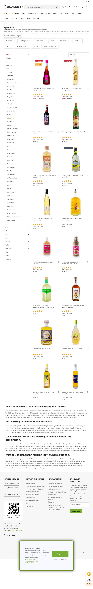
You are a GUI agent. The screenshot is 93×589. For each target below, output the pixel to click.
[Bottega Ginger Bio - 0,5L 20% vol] (75, 332)
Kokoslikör (10, 146)
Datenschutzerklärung (32, 494)
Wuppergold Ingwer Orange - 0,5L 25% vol (72, 393)
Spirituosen (8, 65)
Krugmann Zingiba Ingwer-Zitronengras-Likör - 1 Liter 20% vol (43, 306)
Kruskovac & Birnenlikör (14, 83)
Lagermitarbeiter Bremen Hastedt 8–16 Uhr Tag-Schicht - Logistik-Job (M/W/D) (57, 507)
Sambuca (10, 188)
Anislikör (10, 72)
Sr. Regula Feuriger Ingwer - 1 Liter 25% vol (43, 393)
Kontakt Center (30, 483)
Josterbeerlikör (11, 132)
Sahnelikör (10, 185)
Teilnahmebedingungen (55, 486)
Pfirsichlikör (10, 181)
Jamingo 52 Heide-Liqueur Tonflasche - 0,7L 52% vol (70, 263)
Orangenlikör (11, 174)
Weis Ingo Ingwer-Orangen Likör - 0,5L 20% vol (72, 219)
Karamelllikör (11, 139)
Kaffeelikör (10, 136)
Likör (7, 69)
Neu (6, 61)
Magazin (8, 259)
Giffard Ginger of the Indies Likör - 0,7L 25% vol (43, 219)
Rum (6, 234)
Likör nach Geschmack (14, 217)
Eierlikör (9, 90)
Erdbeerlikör (11, 93)
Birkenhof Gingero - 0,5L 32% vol (43, 349)
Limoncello (10, 160)
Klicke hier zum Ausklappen (13, 36)
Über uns (51, 502)
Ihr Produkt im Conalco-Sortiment (55, 498)
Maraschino (10, 164)
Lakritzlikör (10, 157)
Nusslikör (10, 171)
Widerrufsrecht (30, 497)
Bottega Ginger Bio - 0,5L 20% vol (72, 349)
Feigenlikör (10, 97)
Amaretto (10, 76)
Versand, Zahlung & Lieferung (35, 486)
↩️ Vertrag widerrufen (12, 494)
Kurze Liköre (11, 210)
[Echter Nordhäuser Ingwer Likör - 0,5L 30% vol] (75, 72)
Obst (6, 227)
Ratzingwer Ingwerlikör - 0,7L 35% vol (73, 132)
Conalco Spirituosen (15, 530)
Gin (6, 231)
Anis (6, 238)
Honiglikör (10, 114)
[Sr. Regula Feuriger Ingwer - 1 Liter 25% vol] (46, 375)
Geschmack (63, 41)
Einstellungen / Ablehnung (60, 559)
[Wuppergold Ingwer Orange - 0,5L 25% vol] (75, 375)
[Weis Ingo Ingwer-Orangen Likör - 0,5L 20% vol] (75, 202)
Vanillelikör (10, 199)
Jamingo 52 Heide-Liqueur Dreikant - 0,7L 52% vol (44, 89)
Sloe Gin (9, 196)
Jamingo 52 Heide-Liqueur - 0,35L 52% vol (43, 263)
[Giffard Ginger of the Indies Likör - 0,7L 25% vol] (46, 202)
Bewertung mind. (49, 46)
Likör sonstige (11, 220)
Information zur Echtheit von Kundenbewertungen (34, 490)
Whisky (7, 241)
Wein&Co (8, 248)
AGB (27, 503)
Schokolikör (10, 192)
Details (76, 170)
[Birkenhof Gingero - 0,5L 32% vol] (46, 332)
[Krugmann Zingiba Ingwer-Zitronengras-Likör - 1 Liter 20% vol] (46, 289)
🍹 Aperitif (8, 58)
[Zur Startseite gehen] (13, 7)
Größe (76, 41)
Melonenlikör (11, 167)
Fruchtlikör (10, 100)
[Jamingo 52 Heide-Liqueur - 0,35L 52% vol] (46, 245)
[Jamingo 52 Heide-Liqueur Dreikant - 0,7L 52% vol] (46, 72)
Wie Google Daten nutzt (31, 561)
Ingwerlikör (10, 118)
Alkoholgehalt (24, 41)
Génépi (9, 104)
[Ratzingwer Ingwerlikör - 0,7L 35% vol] (75, 115)
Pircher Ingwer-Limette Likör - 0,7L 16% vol (72, 176)
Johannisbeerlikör (12, 128)
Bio (52, 41)
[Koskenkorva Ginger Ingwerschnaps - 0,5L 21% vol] (46, 159)
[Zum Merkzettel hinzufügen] (58, 89)
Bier (6, 252)
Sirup (7, 224)
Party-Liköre (10, 206)
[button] (28, 54)
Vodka (7, 245)
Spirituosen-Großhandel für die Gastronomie (57, 493)
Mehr (7, 255)
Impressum (29, 506)
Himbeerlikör (11, 111)
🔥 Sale (7, 54)
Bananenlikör (11, 79)
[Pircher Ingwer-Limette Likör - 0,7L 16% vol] (75, 159)
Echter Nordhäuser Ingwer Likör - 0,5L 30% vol (72, 89)
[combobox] (38, 7)
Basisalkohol (39, 41)
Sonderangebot (21, 46)
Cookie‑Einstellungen (32, 500)
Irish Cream (10, 121)
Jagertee (9, 125)
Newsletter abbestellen (55, 483)
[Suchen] (56, 7)
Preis (35, 46)
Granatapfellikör (12, 107)
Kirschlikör (10, 143)
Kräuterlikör (11, 150)
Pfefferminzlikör (12, 178)
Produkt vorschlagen (54, 489)
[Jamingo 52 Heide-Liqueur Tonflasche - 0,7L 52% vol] (75, 245)
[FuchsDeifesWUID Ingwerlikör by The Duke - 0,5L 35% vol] (75, 289)
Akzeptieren (60, 554)
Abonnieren (76, 511)
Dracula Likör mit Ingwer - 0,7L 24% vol (44, 133)
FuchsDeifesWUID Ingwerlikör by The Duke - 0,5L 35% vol (73, 306)
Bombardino (11, 86)
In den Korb (46, 83)
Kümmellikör (11, 153)
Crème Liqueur (11, 213)
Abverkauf (9, 41)
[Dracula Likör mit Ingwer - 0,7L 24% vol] (46, 115)
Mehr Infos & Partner (30, 559)
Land (7, 46)
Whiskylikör (10, 203)
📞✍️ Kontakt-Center (11, 488)
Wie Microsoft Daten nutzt (32, 563)
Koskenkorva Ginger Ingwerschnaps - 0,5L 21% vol (44, 176)
